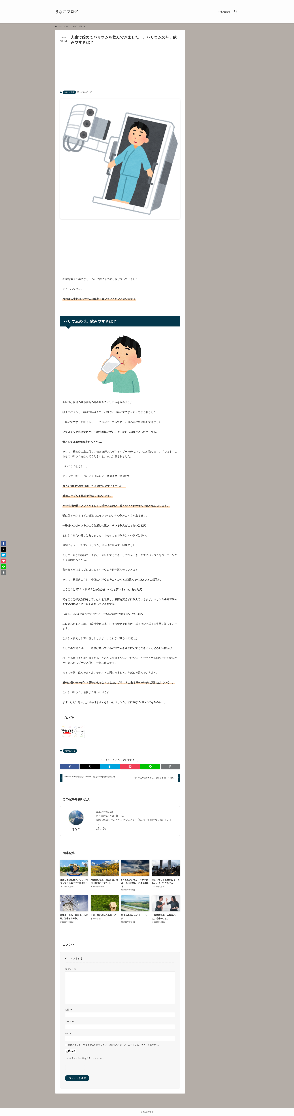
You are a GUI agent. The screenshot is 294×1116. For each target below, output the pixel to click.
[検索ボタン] (235, 11)
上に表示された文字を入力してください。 (85, 1058)
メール (69, 1021)
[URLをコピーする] (170, 766)
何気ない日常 (69, 92)
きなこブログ (66, 11)
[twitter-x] (104, 829)
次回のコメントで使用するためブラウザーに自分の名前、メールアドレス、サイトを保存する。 (114, 1045)
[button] (69, 766)
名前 (68, 1009)
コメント (70, 969)
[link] (98, 829)
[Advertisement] (120, 67)
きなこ (76, 829)
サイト (68, 1033)
